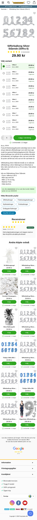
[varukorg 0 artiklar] (34, 2)
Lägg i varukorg (24, 138)
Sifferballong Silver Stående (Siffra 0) (19, 9)
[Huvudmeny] (3, 2)
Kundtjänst (5, 474)
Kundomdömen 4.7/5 (26, 6)
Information (6, 463)
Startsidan (4, 9)
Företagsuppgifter (8, 468)
